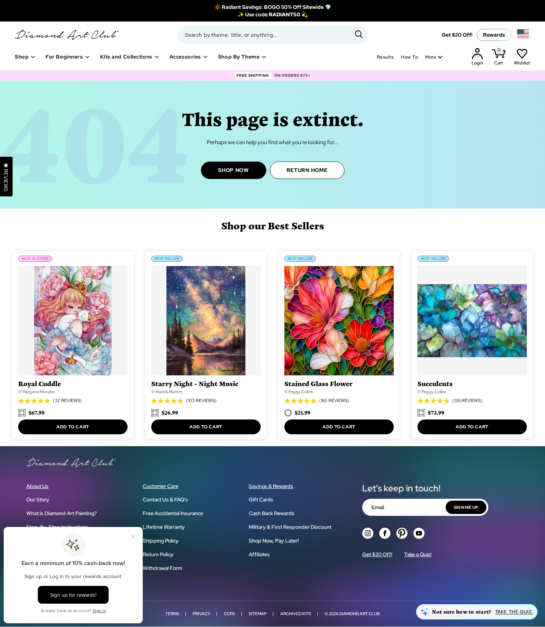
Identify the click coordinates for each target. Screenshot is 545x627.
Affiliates (259, 554)
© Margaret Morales (36, 391)
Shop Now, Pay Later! (274, 540)
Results (385, 57)
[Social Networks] (367, 533)
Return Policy (158, 554)
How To (409, 57)
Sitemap (258, 613)
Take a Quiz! (418, 554)
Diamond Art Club (359, 613)
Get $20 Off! (457, 34)
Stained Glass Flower (318, 383)
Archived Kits (295, 613)
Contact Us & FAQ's (165, 499)
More (430, 57)
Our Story (37, 499)
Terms (172, 613)
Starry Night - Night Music (194, 383)
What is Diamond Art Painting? (61, 513)
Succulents (435, 383)
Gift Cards (261, 499)
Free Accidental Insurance (173, 513)
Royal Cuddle (39, 383)
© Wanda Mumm (166, 391)
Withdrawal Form (162, 568)
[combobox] (273, 35)
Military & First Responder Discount (290, 527)
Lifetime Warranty (164, 527)
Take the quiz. (514, 612)
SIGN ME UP (466, 507)
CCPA (229, 613)
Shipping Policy (161, 540)
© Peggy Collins (298, 391)
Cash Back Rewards (271, 513)
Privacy (201, 613)
